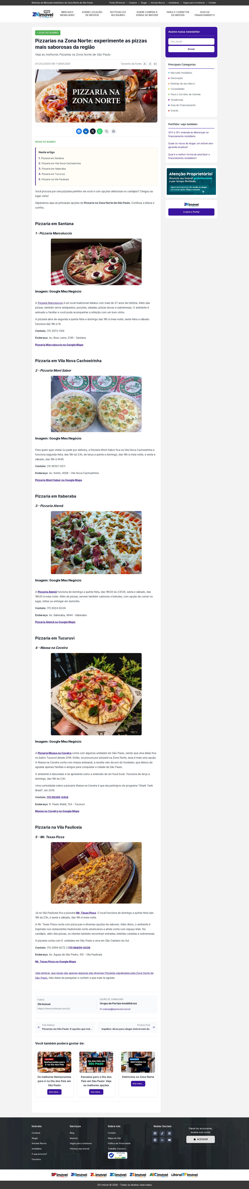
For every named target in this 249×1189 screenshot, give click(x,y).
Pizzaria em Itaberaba (54, 168)
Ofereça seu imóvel (79, 1148)
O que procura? (39, 1154)
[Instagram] (169, 1133)
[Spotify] (155, 1140)
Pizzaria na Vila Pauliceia (55, 179)
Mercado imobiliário (181, 72)
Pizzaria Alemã (47, 591)
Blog (72, 1132)
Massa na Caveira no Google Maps (57, 811)
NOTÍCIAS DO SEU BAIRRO (118, 14)
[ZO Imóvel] (118, 1175)
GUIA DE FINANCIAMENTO (205, 14)
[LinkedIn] (162, 1140)
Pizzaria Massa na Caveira (54, 753)
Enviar (191, 49)
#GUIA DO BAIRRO (45, 141)
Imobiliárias (174, 2)
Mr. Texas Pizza (86, 912)
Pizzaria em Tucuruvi (53, 174)
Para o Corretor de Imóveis (186, 94)
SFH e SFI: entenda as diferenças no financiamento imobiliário (188, 134)
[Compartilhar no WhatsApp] (100, 131)
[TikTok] (162, 1133)
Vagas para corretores (81, 1143)
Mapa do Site (114, 1138)
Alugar (144, 2)
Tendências (177, 99)
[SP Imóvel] (59, 1175)
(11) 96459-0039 (79, 947)
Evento (174, 110)
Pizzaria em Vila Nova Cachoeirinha (61, 163)
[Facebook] (155, 1133)
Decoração (177, 78)
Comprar (133, 2)
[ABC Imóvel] (158, 1175)
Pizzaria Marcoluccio (50, 302)
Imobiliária (37, 1148)
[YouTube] (169, 1140)
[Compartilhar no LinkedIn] (86, 131)
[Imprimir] (113, 131)
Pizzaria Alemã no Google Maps (55, 622)
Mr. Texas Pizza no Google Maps (55, 961)
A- (145, 63)
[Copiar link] (107, 131)
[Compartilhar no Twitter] (93, 131)
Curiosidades (177, 88)
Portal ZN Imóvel (117, 2)
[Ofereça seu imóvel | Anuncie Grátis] (191, 181)
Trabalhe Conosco (117, 1148)
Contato (212, 2)
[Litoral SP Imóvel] (184, 1175)
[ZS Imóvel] (138, 1175)
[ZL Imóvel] (98, 1175)
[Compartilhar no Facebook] (79, 131)
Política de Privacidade (119, 1143)
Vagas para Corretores (194, 2)
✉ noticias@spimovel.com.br (115, 1009)
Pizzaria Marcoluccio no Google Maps (59, 344)
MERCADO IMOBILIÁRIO (67, 14)
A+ (155, 63)
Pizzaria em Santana (52, 158)
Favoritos (36, 1159)
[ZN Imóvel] (79, 1175)
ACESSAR (202, 1139)
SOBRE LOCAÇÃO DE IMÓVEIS (92, 14)
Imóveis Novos (158, 2)
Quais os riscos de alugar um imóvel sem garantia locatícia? (190, 145)
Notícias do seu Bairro (183, 83)
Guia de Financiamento (183, 105)
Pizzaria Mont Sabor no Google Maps (58, 480)
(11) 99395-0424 (57, 797)
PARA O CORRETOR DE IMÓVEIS (178, 14)
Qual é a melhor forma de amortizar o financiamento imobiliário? (189, 156)
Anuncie (74, 1138)
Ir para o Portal (191, 211)
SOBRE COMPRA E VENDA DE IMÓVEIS (147, 14)
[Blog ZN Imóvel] (43, 14)
